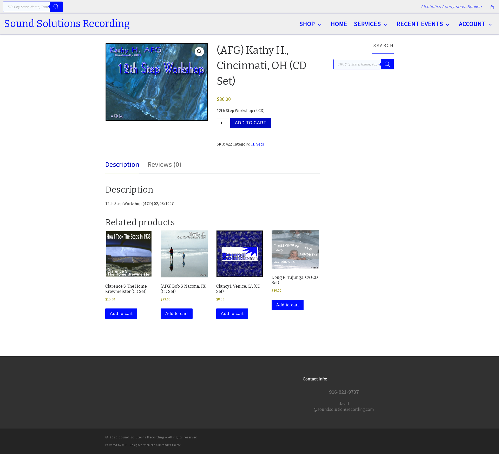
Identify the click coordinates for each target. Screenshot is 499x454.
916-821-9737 (344, 392)
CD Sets (257, 144)
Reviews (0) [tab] (165, 164)
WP (124, 445)
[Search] (56, 7)
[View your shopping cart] (492, 6)
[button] (199, 51)
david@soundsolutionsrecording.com (344, 406)
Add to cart (250, 123)
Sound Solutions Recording (141, 437)
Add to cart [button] (121, 313)
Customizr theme (168, 445)
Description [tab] (122, 164)
